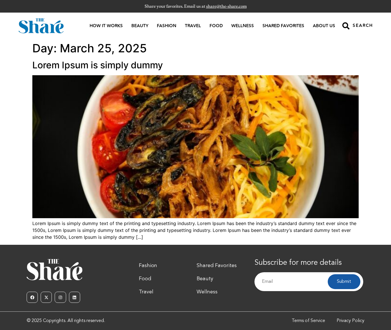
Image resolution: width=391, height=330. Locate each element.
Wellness (242, 26)
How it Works (106, 26)
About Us (324, 26)
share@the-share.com (226, 6)
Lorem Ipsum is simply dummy (97, 65)
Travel (193, 26)
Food (216, 26)
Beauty (139, 26)
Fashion (166, 26)
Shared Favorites (283, 26)
